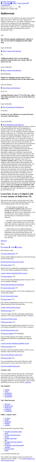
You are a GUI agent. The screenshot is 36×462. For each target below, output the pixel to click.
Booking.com (9, 406)
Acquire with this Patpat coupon (10, 307)
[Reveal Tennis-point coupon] (8, 288)
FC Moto (7, 418)
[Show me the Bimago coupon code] (7, 346)
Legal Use (28, 382)
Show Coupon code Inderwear (12, 51)
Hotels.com (8, 407)
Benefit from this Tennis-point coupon (12, 262)
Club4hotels (8, 411)
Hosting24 (8, 422)
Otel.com (7, 404)
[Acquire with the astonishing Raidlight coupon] (7, 333)
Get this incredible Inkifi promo (10, 366)
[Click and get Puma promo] (6, 310)
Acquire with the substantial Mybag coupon (14, 273)
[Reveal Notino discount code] (6, 322)
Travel (6, 391)
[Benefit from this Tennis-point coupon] (8, 253)
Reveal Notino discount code (9, 330)
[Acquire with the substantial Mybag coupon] (6, 265)
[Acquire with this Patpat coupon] (6, 299)
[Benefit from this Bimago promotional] (6, 276)
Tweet (12, 247)
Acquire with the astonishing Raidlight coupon (15, 343)
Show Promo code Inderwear (11, 88)
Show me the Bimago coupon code (11, 355)
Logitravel (8, 409)
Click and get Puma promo (9, 319)
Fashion (7, 389)
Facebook (5, 247)
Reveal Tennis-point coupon (9, 296)
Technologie (8, 396)
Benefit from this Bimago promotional (12, 284)
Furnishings (8, 393)
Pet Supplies (8, 395)
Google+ (19, 247)
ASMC (7, 420)
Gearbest (7, 425)
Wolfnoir (7, 423)
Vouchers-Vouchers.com (8, 1)
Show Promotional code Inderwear (13, 107)
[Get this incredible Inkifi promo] (6, 358)
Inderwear (4, 241)
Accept (12, 460)
